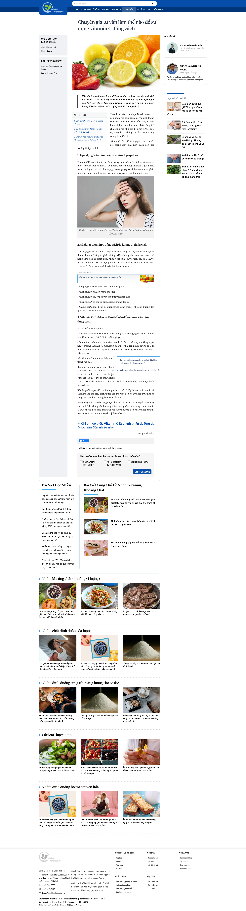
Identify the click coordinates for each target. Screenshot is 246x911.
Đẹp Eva (151, 861)
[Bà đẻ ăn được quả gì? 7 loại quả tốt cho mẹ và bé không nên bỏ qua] (174, 106)
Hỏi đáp (119, 868)
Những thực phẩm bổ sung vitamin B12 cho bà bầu (139, 370)
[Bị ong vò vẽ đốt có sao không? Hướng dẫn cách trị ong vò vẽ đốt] (174, 139)
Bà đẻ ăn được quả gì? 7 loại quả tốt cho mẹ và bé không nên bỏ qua (185, 109)
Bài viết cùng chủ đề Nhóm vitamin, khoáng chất (113, 488)
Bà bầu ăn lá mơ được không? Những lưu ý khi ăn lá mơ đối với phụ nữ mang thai (193, 171)
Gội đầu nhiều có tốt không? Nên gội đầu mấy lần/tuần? (192, 125)
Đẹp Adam (184, 861)
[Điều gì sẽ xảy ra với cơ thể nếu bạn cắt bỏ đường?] (141, 648)
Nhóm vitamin (46, 51)
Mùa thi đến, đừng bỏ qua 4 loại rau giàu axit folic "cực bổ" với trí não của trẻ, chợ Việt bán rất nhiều (133, 503)
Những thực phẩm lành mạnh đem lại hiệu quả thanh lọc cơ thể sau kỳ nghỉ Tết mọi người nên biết (58, 523)
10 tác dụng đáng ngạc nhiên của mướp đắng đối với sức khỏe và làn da (57, 769)
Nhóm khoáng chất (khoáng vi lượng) (71, 579)
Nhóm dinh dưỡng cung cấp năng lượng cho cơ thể (80, 683)
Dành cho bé (153, 881)
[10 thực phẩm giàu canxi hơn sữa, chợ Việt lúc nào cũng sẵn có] (96, 526)
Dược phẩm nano (155, 10)
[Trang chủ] (77, 9)
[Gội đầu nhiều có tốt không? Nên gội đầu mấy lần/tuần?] (174, 125)
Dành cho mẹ (153, 885)
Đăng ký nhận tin (142, 472)
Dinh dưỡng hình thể (124, 888)
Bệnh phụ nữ (153, 858)
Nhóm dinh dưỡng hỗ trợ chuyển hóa (70, 787)
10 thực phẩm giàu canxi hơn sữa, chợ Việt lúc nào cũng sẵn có (133, 523)
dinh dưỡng (117, 448)
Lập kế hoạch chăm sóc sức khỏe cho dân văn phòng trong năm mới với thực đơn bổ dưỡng (58, 499)
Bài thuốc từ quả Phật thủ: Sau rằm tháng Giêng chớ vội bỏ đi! (56, 511)
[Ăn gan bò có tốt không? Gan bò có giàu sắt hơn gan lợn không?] (141, 596)
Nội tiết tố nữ (153, 865)
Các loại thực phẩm (49, 73)
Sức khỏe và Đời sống (90, 10)
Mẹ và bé (141, 10)
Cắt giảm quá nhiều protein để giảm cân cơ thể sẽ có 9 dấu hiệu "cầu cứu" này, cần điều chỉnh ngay (57, 666)
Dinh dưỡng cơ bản (51, 61)
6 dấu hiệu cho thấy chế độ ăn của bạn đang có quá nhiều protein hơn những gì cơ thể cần (141, 718)
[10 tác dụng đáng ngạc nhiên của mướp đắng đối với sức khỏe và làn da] (57, 752)
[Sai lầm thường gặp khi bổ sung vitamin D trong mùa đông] (96, 548)
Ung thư (119, 858)
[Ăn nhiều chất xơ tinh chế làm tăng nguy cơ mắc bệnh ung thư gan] (141, 804)
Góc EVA (105, 10)
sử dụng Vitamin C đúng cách (98, 448)
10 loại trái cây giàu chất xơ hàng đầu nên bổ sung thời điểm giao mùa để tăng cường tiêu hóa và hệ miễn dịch (99, 666)
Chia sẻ (85, 441)
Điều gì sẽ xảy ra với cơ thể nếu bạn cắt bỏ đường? (141, 665)
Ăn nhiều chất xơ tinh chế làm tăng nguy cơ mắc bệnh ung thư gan (139, 821)
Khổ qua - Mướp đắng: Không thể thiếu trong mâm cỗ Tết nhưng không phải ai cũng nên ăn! (57, 550)
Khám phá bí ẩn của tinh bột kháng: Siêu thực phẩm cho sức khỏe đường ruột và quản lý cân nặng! (56, 718)
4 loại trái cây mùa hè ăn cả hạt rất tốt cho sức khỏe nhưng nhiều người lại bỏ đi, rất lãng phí (99, 770)
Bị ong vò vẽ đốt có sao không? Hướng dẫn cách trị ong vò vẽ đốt (193, 142)
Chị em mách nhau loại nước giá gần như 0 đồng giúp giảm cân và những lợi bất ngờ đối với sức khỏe (99, 822)
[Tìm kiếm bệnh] (153, 4)
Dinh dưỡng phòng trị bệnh (126, 881)
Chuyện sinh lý (185, 865)
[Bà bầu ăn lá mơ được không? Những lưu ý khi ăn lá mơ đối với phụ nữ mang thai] (174, 169)
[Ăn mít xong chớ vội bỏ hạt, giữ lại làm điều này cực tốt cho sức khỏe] (141, 752)
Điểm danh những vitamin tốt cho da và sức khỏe (99, 277)
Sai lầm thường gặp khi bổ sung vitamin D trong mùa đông (133, 544)
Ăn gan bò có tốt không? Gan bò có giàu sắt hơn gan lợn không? (139, 613)
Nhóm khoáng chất (48, 47)
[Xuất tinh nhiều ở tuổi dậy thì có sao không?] (174, 158)
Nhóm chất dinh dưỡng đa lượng (51, 67)
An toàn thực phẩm (123, 885)
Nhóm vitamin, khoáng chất (49, 40)
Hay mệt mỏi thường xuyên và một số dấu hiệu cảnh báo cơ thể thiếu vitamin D (138, 361)
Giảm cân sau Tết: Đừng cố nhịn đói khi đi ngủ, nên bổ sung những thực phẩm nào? (58, 564)
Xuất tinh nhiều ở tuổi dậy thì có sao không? (193, 157)
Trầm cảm (120, 865)
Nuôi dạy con (153, 888)
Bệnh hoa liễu (185, 868)
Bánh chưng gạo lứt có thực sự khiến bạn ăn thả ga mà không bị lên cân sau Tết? (57, 536)
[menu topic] (65, 47)
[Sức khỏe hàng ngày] (53, 7)
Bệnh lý (118, 861)
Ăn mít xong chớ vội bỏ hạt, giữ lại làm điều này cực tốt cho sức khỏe (141, 769)
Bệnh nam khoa (186, 858)
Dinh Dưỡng (129, 10)
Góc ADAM (116, 10)
